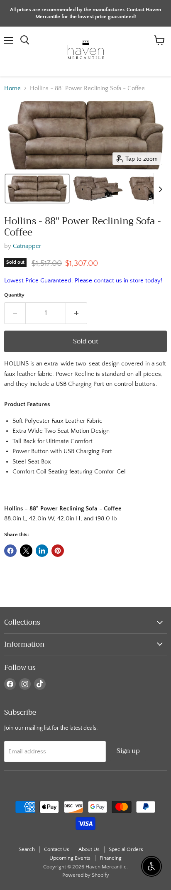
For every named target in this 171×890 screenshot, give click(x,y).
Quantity (14, 295)
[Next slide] (160, 188)
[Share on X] (26, 550)
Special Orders (126, 849)
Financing (111, 858)
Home (12, 88)
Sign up (128, 750)
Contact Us (56, 849)
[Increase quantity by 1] (76, 313)
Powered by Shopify (85, 875)
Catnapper (27, 246)
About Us (89, 849)
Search (27, 849)
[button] (37, 188)
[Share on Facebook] (10, 550)
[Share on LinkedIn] (42, 550)
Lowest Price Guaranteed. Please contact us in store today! (83, 280)
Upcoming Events (69, 858)
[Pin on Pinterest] (57, 550)
